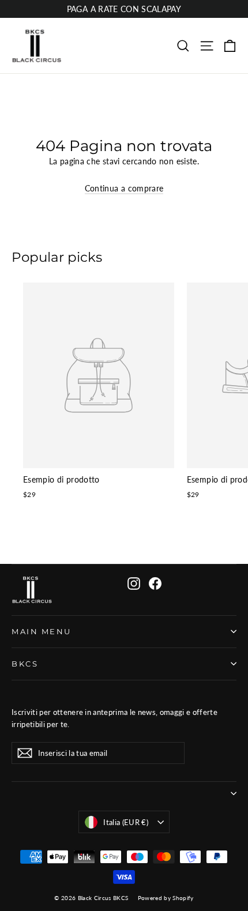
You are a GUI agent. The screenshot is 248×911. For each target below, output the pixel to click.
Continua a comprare (124, 188)
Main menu (42, 631)
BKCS (25, 664)
